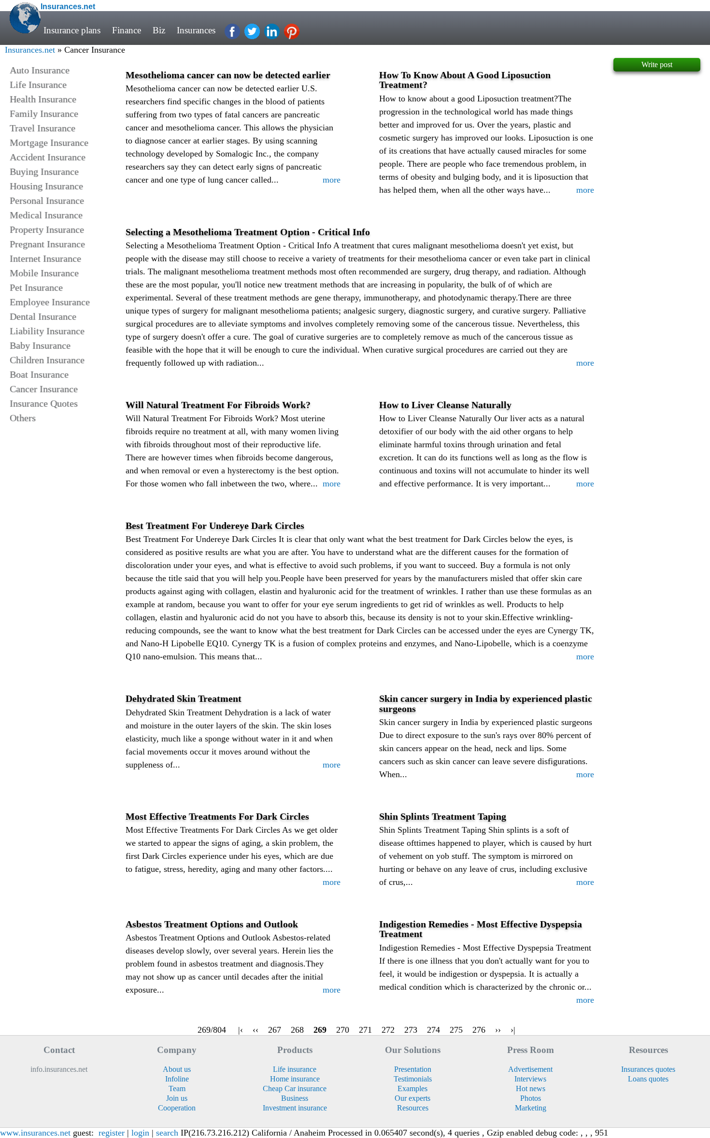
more (332, 180)
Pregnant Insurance (47, 244)
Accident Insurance (47, 157)
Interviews (530, 1078)
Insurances (196, 30)
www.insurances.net (35, 1133)
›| (513, 1030)
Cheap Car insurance (295, 1088)
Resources (412, 1107)
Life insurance (294, 1069)
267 (274, 1030)
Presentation (412, 1069)
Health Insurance (43, 99)
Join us (176, 1098)
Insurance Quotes (44, 403)
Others (23, 418)
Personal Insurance (47, 200)
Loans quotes (648, 1078)
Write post (656, 64)
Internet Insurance (45, 258)
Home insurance (295, 1078)
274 (433, 1030)
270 (342, 1030)
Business (294, 1098)
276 (478, 1030)
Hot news (530, 1088)
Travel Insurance (42, 128)
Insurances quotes (648, 1069)
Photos (530, 1098)
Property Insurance (47, 229)
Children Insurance (47, 360)
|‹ (240, 1030)
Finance (126, 30)
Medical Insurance (46, 215)
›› (498, 1030)
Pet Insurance (36, 287)
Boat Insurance (39, 374)
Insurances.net (30, 50)
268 (297, 1030)
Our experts (412, 1098)
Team (177, 1088)
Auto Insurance (40, 70)
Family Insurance (44, 113)
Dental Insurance (43, 316)
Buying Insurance (44, 171)
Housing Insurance (46, 186)
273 (410, 1030)
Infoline (177, 1078)
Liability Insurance (47, 331)
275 (456, 1030)
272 (388, 1030)
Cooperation (177, 1107)
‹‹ (255, 1030)
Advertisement (530, 1069)
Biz (159, 30)
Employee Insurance (50, 302)
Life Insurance (38, 84)
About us (177, 1069)
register (112, 1133)
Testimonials (413, 1078)
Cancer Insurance (44, 389)
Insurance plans (71, 30)
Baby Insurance (40, 345)
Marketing (530, 1107)
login (140, 1133)
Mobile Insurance (44, 273)
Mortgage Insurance (49, 142)
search (167, 1133)
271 (365, 1030)
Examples (412, 1088)
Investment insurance (295, 1107)
